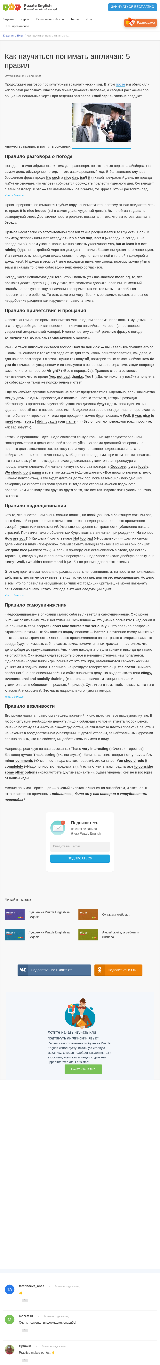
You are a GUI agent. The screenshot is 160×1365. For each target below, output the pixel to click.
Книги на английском (50, 19)
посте (120, 84)
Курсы (25, 19)
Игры (88, 19)
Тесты (75, 19)
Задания (8, 19)
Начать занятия (83, 1069)
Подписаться (80, 858)
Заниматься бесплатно (132, 7)
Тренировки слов (17, 26)
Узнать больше (14, 195)
